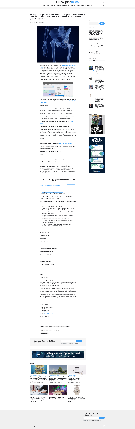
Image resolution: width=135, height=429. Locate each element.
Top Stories (38, 375)
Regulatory (70, 375)
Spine (35, 375)
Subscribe (102, 417)
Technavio (67, 326)
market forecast (56, 326)
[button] (104, 2)
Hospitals (32, 375)
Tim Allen (92, 123)
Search (90, 20)
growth (50, 326)
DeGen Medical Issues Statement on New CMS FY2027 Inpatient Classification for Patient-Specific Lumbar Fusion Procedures (96, 38)
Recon (54, 375)
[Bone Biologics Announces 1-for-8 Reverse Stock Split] (58, 390)
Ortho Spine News (35, 426)
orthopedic (62, 326)
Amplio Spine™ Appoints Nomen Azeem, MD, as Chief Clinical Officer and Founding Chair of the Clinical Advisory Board (96, 42)
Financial (51, 375)
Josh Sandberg (93, 132)
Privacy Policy (70, 343)
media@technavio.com (48, 311)
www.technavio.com (48, 313)
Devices (46, 326)
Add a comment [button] (45, 333)
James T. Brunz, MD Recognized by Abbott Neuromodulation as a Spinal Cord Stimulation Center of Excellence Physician (96, 53)
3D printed (42, 326)
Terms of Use (76, 343)
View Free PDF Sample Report (66, 143)
